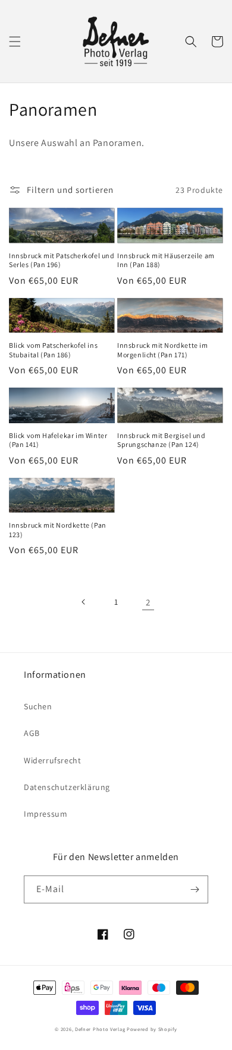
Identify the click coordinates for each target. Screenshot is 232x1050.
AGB (32, 733)
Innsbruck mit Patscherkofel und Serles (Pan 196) (62, 260)
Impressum (45, 813)
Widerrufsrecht (52, 760)
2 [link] (148, 602)
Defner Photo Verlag (100, 1029)
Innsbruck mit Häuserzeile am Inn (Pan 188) (166, 260)
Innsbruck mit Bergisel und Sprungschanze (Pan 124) (161, 440)
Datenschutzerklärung (67, 787)
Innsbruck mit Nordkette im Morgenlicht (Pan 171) (162, 350)
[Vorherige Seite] (84, 602)
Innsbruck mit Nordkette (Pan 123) (57, 530)
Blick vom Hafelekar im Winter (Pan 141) (58, 440)
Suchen (38, 706)
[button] (15, 41)
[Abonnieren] (194, 889)
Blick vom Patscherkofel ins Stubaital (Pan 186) (53, 350)
